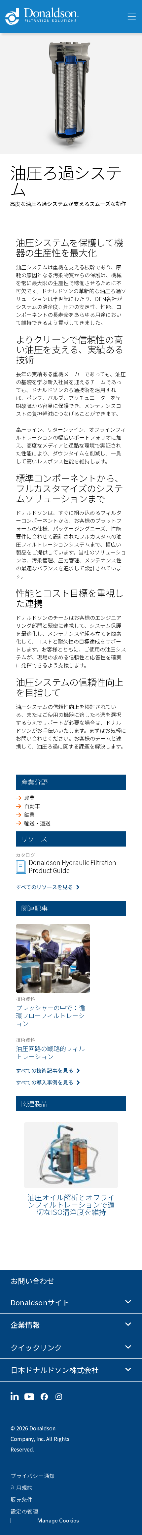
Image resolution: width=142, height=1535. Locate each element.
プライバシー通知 (33, 1476)
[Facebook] (47, 1397)
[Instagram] (61, 1397)
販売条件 (22, 1499)
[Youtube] (32, 1397)
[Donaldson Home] (63, 16)
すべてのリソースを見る (44, 887)
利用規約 (22, 1487)
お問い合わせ (32, 1280)
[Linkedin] (17, 1397)
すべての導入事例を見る (44, 1082)
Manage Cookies (58, 1520)
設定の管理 (24, 1511)
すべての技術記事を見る (44, 1070)
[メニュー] (131, 17)
